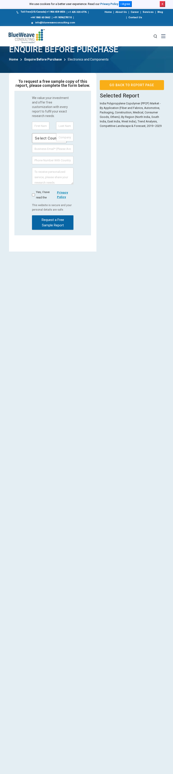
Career (135, 12)
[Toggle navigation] (163, 36)
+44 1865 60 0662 (40, 17)
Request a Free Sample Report (53, 222)
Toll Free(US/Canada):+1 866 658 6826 (42, 11)
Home (108, 12)
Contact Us (135, 17)
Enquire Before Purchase (43, 59)
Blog (160, 12)
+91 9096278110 (62, 17)
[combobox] (49, 138)
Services (148, 12)
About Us (121, 12)
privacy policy (62, 195)
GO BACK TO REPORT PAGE (131, 85)
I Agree (125, 4)
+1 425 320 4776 (77, 12)
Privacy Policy (109, 4)
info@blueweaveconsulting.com (55, 22)
